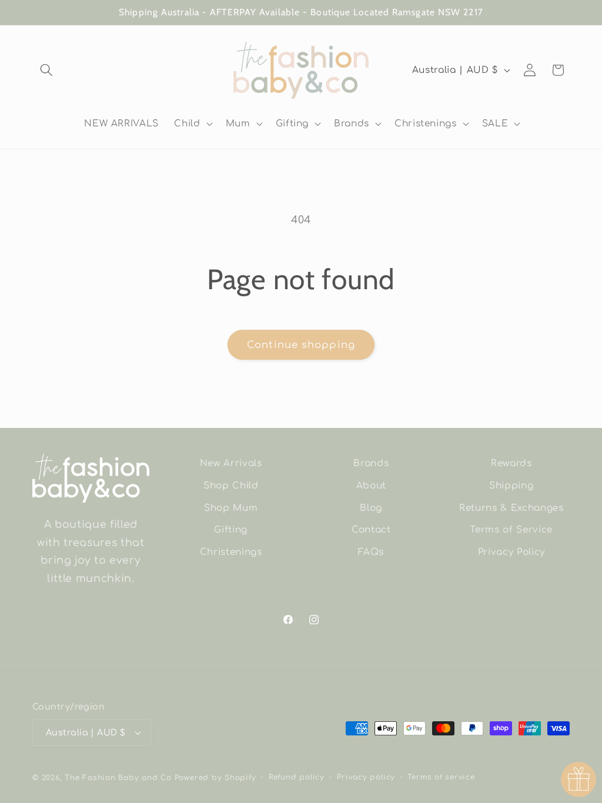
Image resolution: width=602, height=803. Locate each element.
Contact (371, 529)
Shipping (511, 485)
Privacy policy (366, 777)
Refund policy (297, 777)
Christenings (231, 552)
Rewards (511, 463)
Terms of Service (511, 529)
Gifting (231, 529)
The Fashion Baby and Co (118, 778)
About (371, 485)
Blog (371, 508)
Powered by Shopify (215, 778)
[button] (46, 70)
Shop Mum (230, 508)
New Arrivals (231, 463)
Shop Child (231, 485)
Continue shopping (301, 344)
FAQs (371, 552)
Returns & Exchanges (511, 508)
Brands (371, 463)
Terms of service (440, 777)
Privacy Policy (511, 552)
